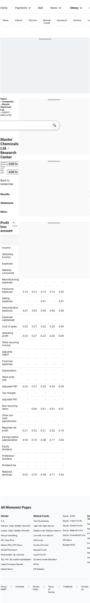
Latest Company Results (12, 564)
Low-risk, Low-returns (43, 535)
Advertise (19, 586)
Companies (8, 101)
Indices (18, 20)
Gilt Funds (38, 540)
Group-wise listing (9, 535)
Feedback (67, 586)
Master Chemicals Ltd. (6, 107)
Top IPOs (9, 540)
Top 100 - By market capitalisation (16, 559)
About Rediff (4, 588)
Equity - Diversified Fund (74, 535)
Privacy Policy (36, 588)
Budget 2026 (69, 544)
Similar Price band (9, 549)
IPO (2, 540)
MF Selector (38, 569)
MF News (67, 540)
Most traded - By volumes (12, 554)
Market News (7, 569)
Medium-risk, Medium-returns (47, 530)
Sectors (33, 20)
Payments (21, 7)
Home (4, 7)
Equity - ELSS (69, 516)
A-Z (2, 521)
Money (74, 7)
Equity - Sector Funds (72, 525)
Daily (11, 525)
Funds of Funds (40, 545)
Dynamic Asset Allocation (45, 559)
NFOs (36, 564)
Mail (40, 7)
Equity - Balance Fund (73, 530)
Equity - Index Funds (72, 520)
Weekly (18, 525)
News (53, 7)
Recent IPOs (6, 545)
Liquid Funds (39, 554)
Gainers (77, 20)
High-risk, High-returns (43, 525)
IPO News (17, 545)
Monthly (26, 525)
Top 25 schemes (41, 521)
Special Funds (39, 549)
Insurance (62, 20)
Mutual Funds (46, 21)
